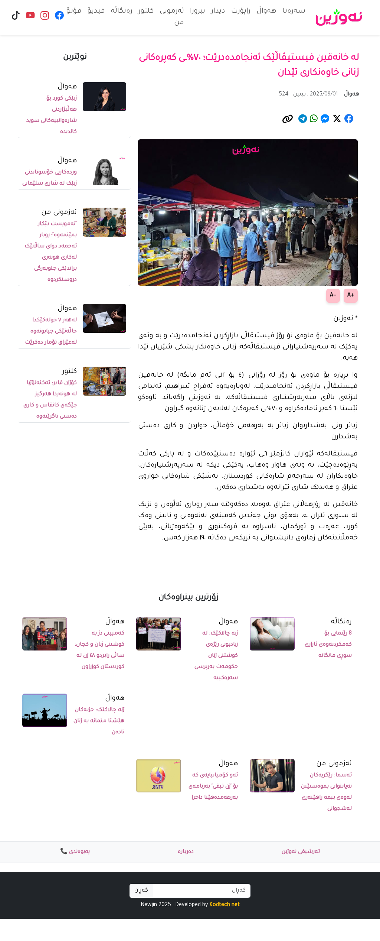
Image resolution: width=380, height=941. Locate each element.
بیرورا (197, 12)
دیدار (218, 12)
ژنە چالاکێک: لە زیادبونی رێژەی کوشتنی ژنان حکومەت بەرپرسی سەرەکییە (216, 656)
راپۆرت (240, 12)
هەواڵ (266, 12)
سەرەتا (293, 12)
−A (333, 296)
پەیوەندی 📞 (75, 852)
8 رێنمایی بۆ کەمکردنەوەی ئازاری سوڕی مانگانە (328, 645)
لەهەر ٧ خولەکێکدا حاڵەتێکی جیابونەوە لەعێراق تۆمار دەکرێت (51, 332)
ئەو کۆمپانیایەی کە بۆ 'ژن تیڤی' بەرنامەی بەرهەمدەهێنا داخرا (213, 787)
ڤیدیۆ (96, 12)
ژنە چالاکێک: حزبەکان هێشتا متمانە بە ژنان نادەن (98, 721)
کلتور (146, 12)
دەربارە (186, 852)
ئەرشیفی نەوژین (301, 852)
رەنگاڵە (121, 12)
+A (350, 296)
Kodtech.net (224, 905)
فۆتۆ (74, 12)
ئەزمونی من (172, 17)
